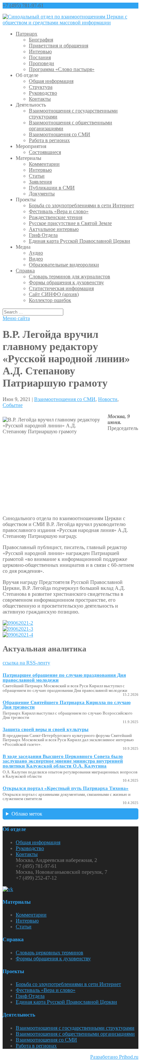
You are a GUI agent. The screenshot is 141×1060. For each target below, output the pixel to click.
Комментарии (44, 164)
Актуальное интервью (54, 229)
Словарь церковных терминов (49, 952)
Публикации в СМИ (52, 187)
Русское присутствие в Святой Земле (70, 223)
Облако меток (26, 814)
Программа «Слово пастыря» (61, 69)
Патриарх (26, 34)
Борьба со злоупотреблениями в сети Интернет (81, 205)
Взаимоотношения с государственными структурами (75, 1028)
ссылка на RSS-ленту (26, 663)
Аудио (36, 253)
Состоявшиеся (45, 152)
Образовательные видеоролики (64, 264)
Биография (41, 39)
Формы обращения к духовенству (66, 282)
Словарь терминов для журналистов (69, 276)
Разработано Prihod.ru (114, 1057)
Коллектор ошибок (50, 300)
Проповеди (41, 63)
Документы (42, 193)
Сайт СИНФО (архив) (54, 294)
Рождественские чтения (55, 217)
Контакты (40, 99)
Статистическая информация (61, 288)
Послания (40, 57)
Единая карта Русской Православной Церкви (79, 241)
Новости (107, 399)
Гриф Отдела (43, 235)
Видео (36, 259)
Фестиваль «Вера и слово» (59, 211)
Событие (13, 405)
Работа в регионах (49, 140)
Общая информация (51, 81)
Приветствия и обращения (58, 45)
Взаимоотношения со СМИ (59, 134)
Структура (40, 87)
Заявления (40, 182)
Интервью (40, 51)
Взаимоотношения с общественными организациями (75, 1034)
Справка (25, 270)
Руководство (43, 93)
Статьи (37, 176)
